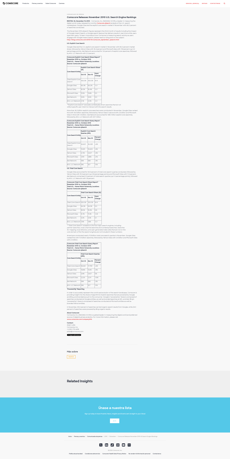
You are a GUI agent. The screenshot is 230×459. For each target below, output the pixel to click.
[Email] (129, 445)
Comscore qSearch (104, 23)
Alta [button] (114, 421)
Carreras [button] (61, 3)
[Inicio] (10, 4)
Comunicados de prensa (94, 436)
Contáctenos (157, 454)
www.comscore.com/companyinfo (79, 319)
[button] (193, 4)
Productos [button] (25, 3)
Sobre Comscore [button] (51, 3)
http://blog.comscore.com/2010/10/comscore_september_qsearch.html (93, 40)
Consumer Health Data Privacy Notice (114, 454)
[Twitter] (101, 445)
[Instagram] (117, 445)
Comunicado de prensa (75, 14)
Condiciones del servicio (92, 454)
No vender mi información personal (139, 454)
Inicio (70, 436)
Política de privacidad (75, 454)
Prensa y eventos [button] (37, 3)
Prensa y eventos (79, 436)
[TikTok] (112, 445)
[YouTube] (123, 445)
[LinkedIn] (106, 445)
